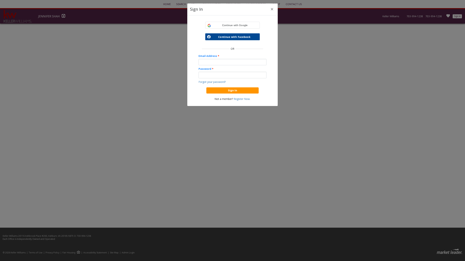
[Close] (272, 9)
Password (206, 69)
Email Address (209, 56)
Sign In (232, 90)
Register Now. (242, 99)
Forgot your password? (212, 82)
